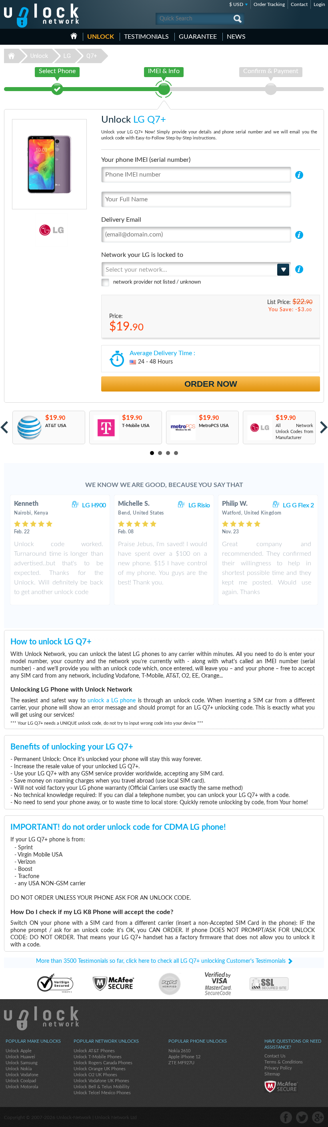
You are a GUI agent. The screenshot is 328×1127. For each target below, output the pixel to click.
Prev (4, 427)
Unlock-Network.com (41, 1018)
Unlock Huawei (20, 1057)
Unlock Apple (19, 1051)
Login (319, 4)
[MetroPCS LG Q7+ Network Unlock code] (182, 427)
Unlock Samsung (22, 1063)
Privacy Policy (278, 1068)
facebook (286, 1117)
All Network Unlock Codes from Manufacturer (294, 431)
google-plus (318, 1117)
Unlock (100, 37)
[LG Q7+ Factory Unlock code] (259, 427)
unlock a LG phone (112, 701)
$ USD (236, 4)
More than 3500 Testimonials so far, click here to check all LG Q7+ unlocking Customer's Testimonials (161, 961)
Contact (299, 4)
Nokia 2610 (179, 1051)
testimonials (146, 37)
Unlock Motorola (22, 1087)
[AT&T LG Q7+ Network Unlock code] (29, 427)
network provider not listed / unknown (157, 282)
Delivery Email (121, 220)
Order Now (210, 383)
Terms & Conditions (283, 1062)
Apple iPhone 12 (184, 1057)
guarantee (198, 37)
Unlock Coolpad (21, 1081)
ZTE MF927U (181, 1063)
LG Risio (199, 505)
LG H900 (94, 505)
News (236, 37)
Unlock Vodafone (22, 1075)
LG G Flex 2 (298, 505)
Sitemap (272, 1074)
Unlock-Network (41, 16)
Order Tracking (269, 4)
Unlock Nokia (19, 1069)
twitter (302, 1117)
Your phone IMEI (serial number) (145, 160)
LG (67, 56)
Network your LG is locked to (142, 255)
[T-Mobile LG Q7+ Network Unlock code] (106, 427)
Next (324, 427)
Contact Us (275, 1056)
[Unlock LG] (28, 230)
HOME (73, 36)
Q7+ (91, 56)
